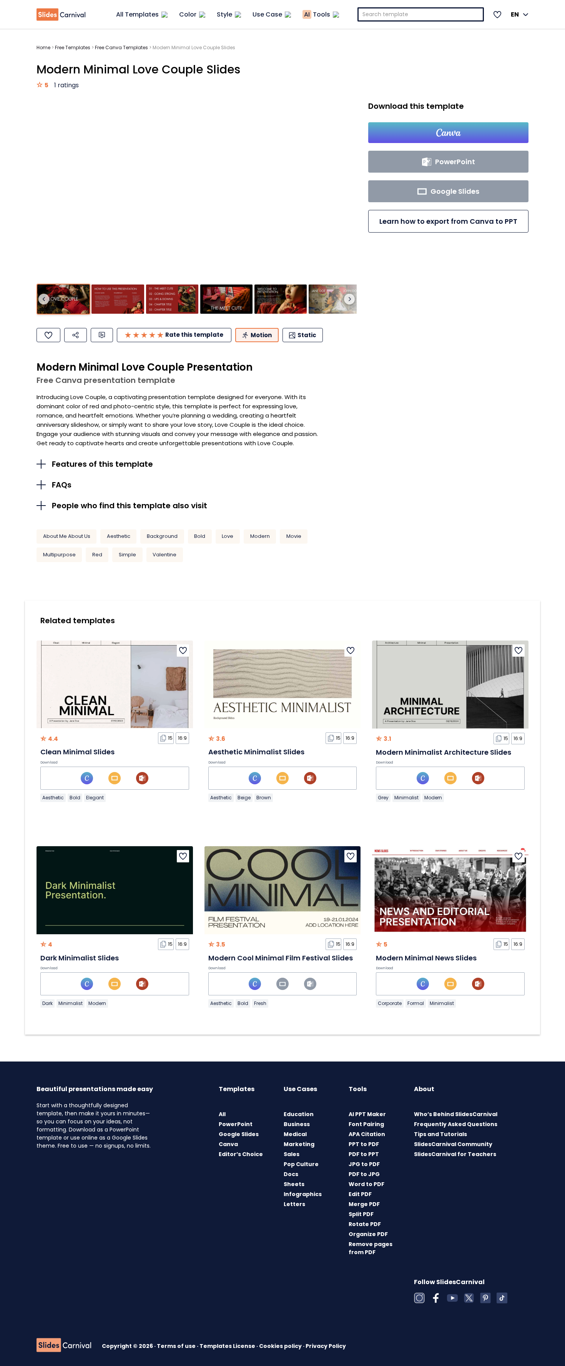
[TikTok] (502, 1298)
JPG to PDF (364, 1164)
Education (299, 1114)
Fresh (260, 1003)
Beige (244, 797)
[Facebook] (435, 1298)
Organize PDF (368, 1234)
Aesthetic (118, 536)
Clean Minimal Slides (77, 752)
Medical (295, 1134)
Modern (260, 536)
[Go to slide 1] (63, 299)
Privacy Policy (326, 1346)
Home (43, 47)
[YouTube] (452, 1298)
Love (227, 536)
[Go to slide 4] (226, 299)
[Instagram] (419, 1298)
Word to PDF (366, 1184)
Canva (228, 1144)
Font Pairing (366, 1124)
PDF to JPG (364, 1174)
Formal (415, 1003)
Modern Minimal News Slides (426, 958)
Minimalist (406, 797)
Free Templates (72, 47)
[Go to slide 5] (280, 299)
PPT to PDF (364, 1144)
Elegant (95, 797)
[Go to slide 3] (172, 299)
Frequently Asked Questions (455, 1124)
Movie (293, 536)
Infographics (303, 1194)
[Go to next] (349, 299)
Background (162, 536)
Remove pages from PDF (370, 1248)
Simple (127, 554)
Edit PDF (360, 1194)
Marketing (299, 1144)
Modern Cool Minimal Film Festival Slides (280, 958)
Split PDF (361, 1214)
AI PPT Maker (367, 1114)
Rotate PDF (365, 1224)
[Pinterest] (485, 1298)
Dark (47, 1003)
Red (97, 554)
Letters (294, 1204)
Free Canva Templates (121, 47)
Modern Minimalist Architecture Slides (443, 752)
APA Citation (367, 1134)
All (222, 1114)
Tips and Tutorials (440, 1134)
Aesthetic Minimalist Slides (256, 752)
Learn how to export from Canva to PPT (448, 221)
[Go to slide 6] (335, 299)
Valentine (164, 554)
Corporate (390, 1003)
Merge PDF (364, 1204)
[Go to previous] (43, 299)
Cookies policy (281, 1346)
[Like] (48, 335)
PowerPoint (236, 1124)
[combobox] (420, 14)
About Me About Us (66, 536)
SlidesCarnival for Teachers (455, 1154)
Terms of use (177, 1346)
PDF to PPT (364, 1154)
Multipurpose (59, 554)
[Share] (75, 335)
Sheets (294, 1184)
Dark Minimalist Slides (79, 958)
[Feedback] (102, 335)
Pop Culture (301, 1164)
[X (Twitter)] (469, 1298)
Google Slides (239, 1134)
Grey (383, 797)
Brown (263, 797)
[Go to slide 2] (118, 299)
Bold (199, 536)
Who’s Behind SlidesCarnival (455, 1114)
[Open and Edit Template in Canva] (448, 132)
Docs (291, 1174)
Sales (291, 1154)
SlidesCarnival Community (453, 1144)
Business (297, 1124)
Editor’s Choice (241, 1154)
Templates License (227, 1346)
